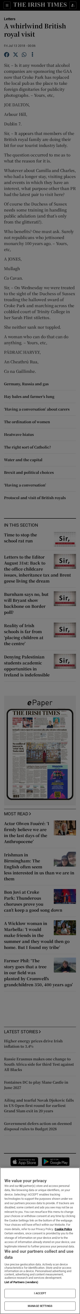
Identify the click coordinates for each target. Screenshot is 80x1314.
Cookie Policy (63, 1229)
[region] (40, 1241)
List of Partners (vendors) (21, 1282)
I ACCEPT (40, 1293)
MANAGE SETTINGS (40, 1306)
